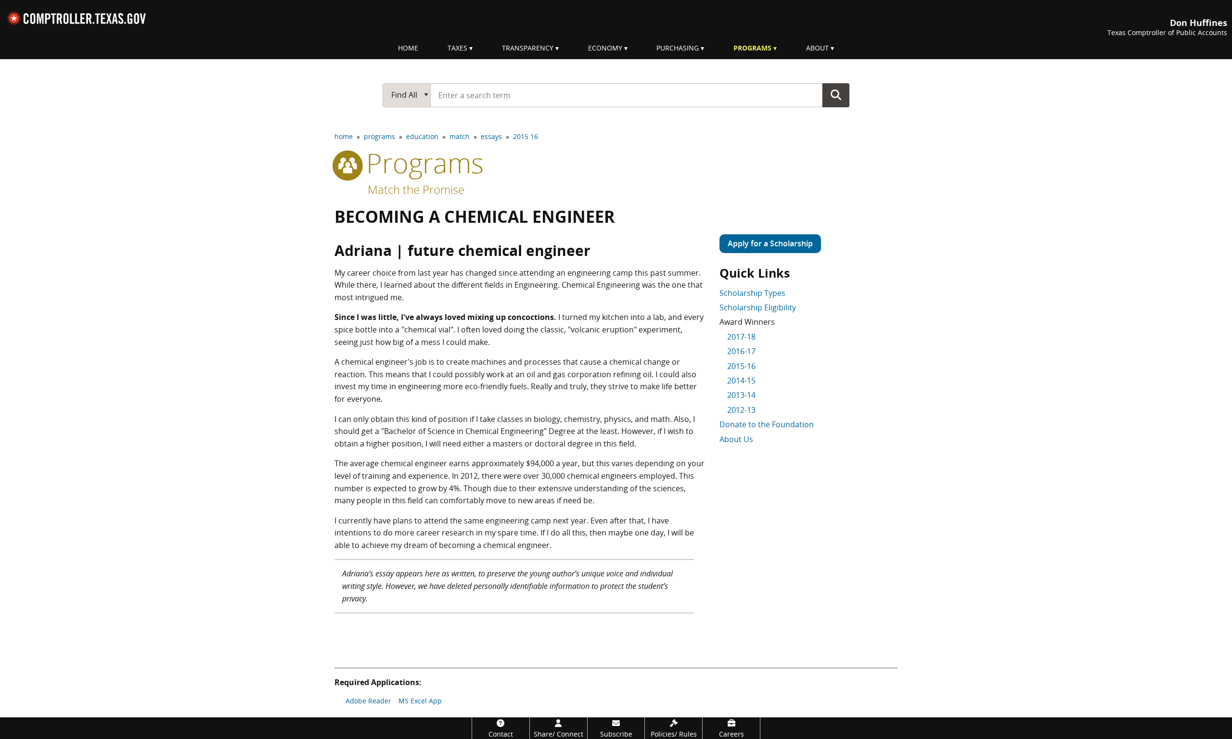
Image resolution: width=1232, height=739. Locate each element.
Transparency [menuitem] (527, 47)
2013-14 (741, 395)
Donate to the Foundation (766, 424)
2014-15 (741, 380)
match (459, 136)
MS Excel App (420, 700)
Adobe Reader (368, 700)
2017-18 (741, 336)
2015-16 (741, 366)
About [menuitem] (817, 47)
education (422, 136)
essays (491, 136)
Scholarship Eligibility (757, 307)
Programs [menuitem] (752, 47)
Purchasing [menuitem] (677, 47)
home (343, 136)
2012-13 (741, 410)
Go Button (835, 94)
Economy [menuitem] (605, 47)
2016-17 (741, 351)
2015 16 (525, 136)
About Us (736, 439)
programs (379, 136)
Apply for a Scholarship (770, 243)
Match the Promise (416, 189)
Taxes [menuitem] (457, 47)
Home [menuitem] (408, 47)
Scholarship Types (752, 293)
